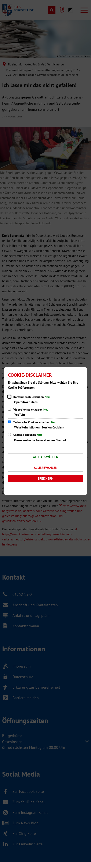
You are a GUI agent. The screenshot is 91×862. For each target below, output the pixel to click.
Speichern (45, 478)
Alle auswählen (45, 457)
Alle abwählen (45, 468)
